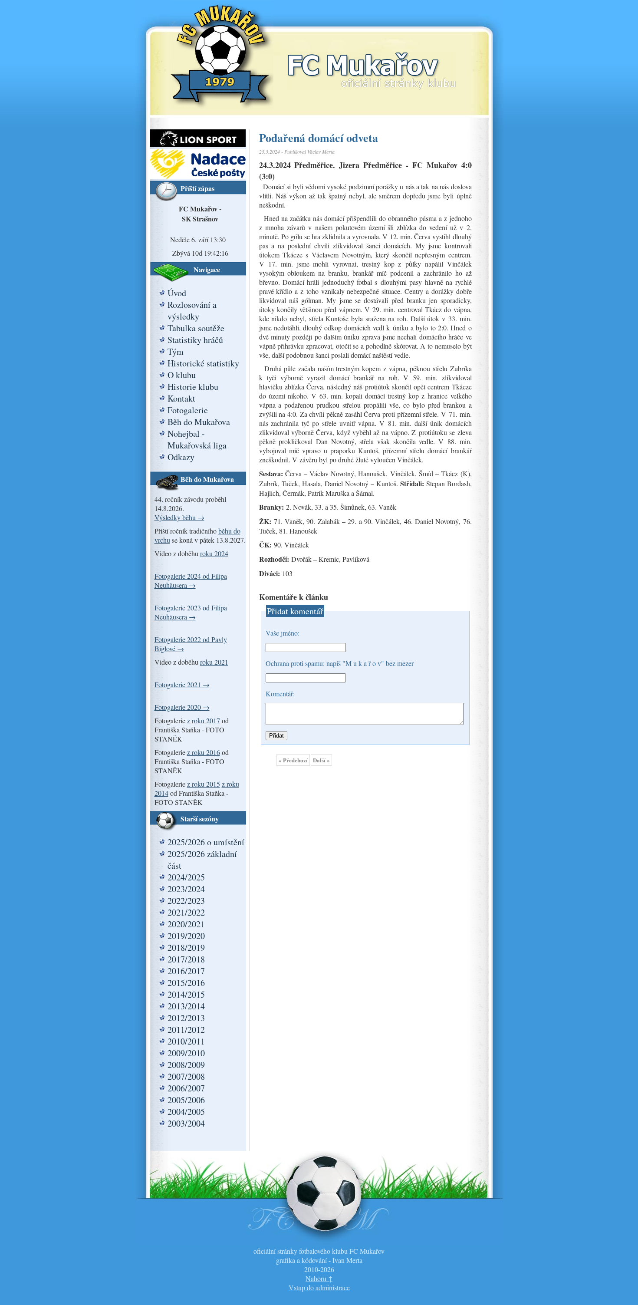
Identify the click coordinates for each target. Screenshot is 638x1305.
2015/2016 (186, 983)
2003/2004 (186, 1123)
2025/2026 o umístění (206, 842)
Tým (176, 351)
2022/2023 (186, 900)
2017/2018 (186, 959)
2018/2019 (186, 947)
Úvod (177, 293)
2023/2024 (186, 889)
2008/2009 (186, 1065)
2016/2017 (186, 971)
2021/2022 (186, 912)
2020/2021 (186, 924)
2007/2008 (186, 1076)
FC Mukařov (371, 62)
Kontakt (181, 398)
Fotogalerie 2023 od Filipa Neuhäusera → (191, 612)
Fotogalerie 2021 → (182, 684)
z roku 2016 (203, 752)
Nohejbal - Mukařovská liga (197, 439)
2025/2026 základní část (202, 859)
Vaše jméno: (282, 632)
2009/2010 (186, 1053)
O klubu (182, 375)
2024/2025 (186, 877)
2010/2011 (186, 1041)
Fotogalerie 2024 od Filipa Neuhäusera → (191, 580)
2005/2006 (186, 1100)
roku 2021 (214, 661)
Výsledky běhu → (179, 517)
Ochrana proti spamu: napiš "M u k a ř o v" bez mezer (340, 663)
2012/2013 (186, 1018)
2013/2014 (186, 1006)
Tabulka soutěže (196, 328)
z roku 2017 (203, 720)
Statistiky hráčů (195, 340)
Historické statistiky (203, 363)
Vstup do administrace (319, 1287)
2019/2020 (186, 936)
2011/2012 (186, 1029)
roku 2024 (214, 553)
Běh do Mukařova (199, 422)
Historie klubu (193, 386)
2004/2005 (186, 1111)
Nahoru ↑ (319, 1278)
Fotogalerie (188, 410)
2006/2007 (186, 1088)
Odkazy (181, 457)
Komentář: (280, 693)
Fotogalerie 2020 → (182, 707)
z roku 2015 (203, 783)
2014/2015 (186, 994)
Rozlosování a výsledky (192, 310)
